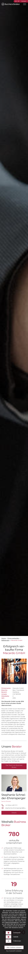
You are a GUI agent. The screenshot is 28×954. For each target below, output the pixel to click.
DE (16, 1)
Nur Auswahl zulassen (14, 951)
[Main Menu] (24, 4)
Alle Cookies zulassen (14, 947)
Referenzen (5, 640)
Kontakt (23, 1)
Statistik (15, 937)
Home (3, 638)
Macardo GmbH (16, 640)
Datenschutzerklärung (12, 922)
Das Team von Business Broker (14, 766)
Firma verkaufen (13, 638)
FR (18, 1)
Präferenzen (17, 941)
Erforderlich (16, 933)
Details (14, 813)
